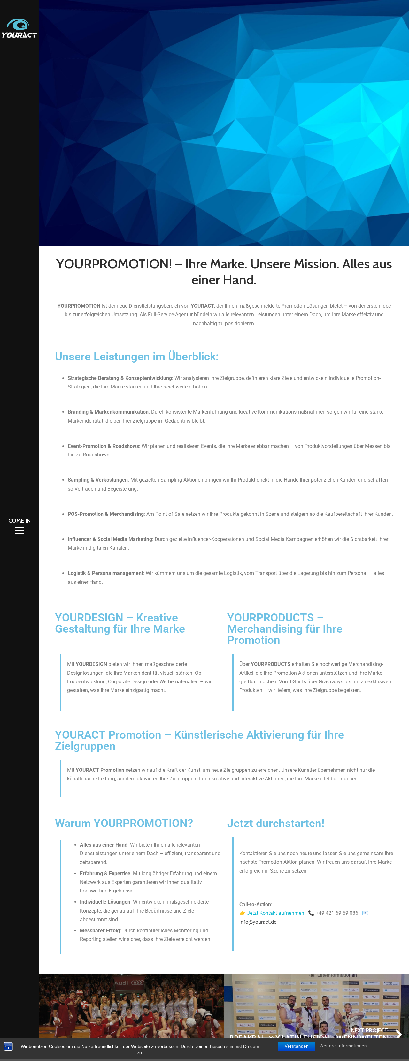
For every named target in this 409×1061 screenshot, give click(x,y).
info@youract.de (257, 922)
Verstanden (297, 1046)
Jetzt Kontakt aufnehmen (275, 913)
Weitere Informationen (343, 1045)
